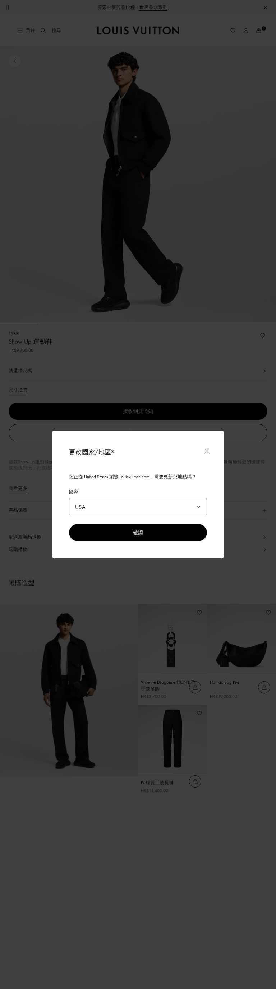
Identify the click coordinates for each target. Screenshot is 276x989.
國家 (73, 491)
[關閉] (207, 451)
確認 (138, 532)
